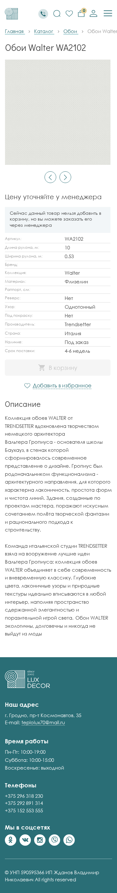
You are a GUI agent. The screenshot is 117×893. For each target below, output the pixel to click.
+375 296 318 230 (24, 796)
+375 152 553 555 (24, 810)
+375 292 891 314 (24, 803)
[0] (69, 13)
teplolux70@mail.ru (43, 722)
